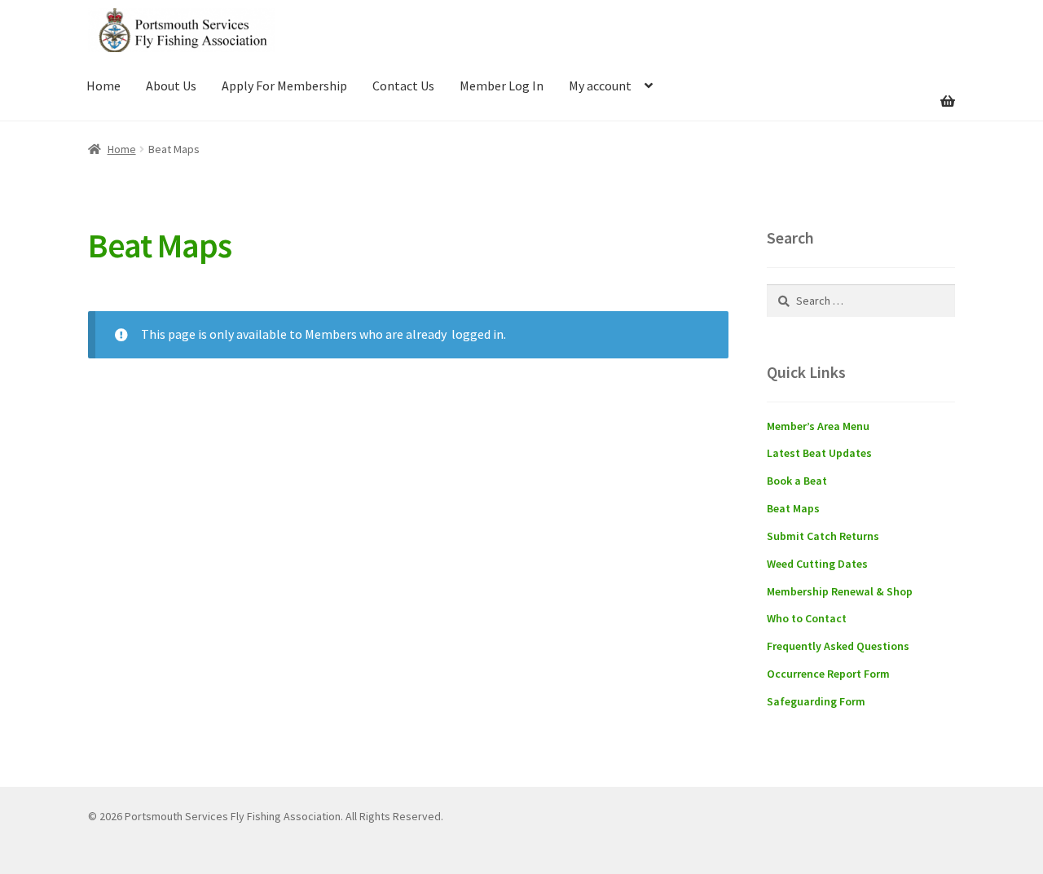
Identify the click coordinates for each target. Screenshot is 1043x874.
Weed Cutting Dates (817, 563)
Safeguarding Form (816, 701)
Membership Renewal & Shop (840, 591)
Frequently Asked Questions (838, 646)
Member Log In (502, 85)
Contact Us (403, 85)
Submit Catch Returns (823, 536)
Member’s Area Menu (818, 426)
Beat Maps (793, 508)
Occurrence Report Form (828, 673)
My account (600, 85)
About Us (171, 85)
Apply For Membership (284, 85)
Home (103, 85)
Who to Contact (807, 618)
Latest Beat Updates (819, 453)
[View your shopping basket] (861, 91)
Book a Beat (797, 480)
